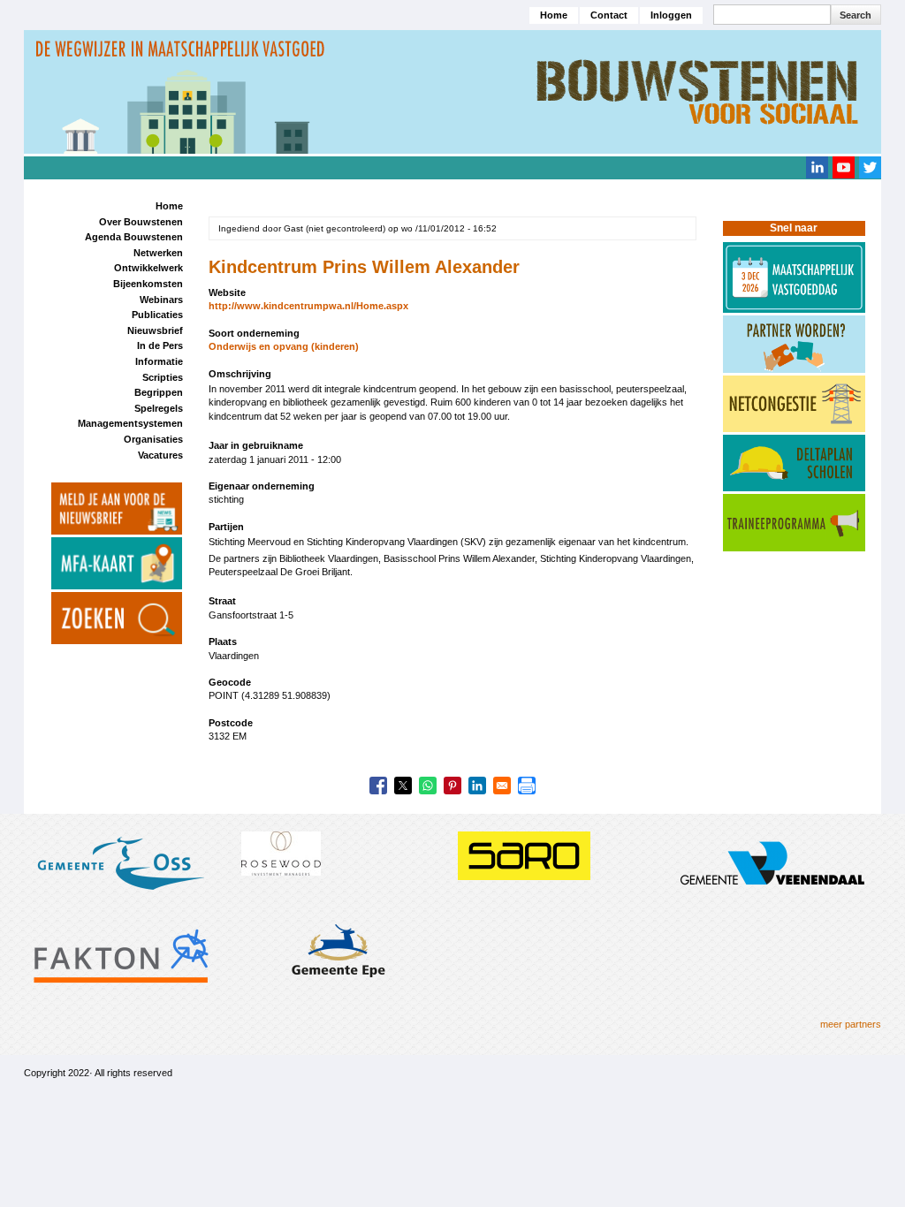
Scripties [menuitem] (162, 377)
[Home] (452, 91)
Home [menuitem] (169, 206)
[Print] (527, 785)
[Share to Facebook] (378, 785)
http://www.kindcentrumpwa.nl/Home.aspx (308, 305)
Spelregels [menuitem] (158, 408)
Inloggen (671, 15)
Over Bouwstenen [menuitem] (141, 221)
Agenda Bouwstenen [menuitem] (134, 237)
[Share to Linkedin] (477, 785)
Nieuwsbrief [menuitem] (155, 330)
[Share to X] (403, 785)
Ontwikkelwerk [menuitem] (148, 267)
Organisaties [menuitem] (153, 439)
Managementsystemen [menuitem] (130, 423)
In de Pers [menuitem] (160, 345)
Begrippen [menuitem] (158, 392)
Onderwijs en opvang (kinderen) (284, 346)
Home (553, 15)
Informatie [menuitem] (159, 361)
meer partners (850, 1024)
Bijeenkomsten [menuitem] (148, 283)
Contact (608, 15)
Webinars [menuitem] (161, 299)
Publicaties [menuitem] (157, 314)
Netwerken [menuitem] (158, 252)
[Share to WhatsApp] (428, 785)
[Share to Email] (502, 785)
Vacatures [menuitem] (160, 455)
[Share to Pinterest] (452, 785)
